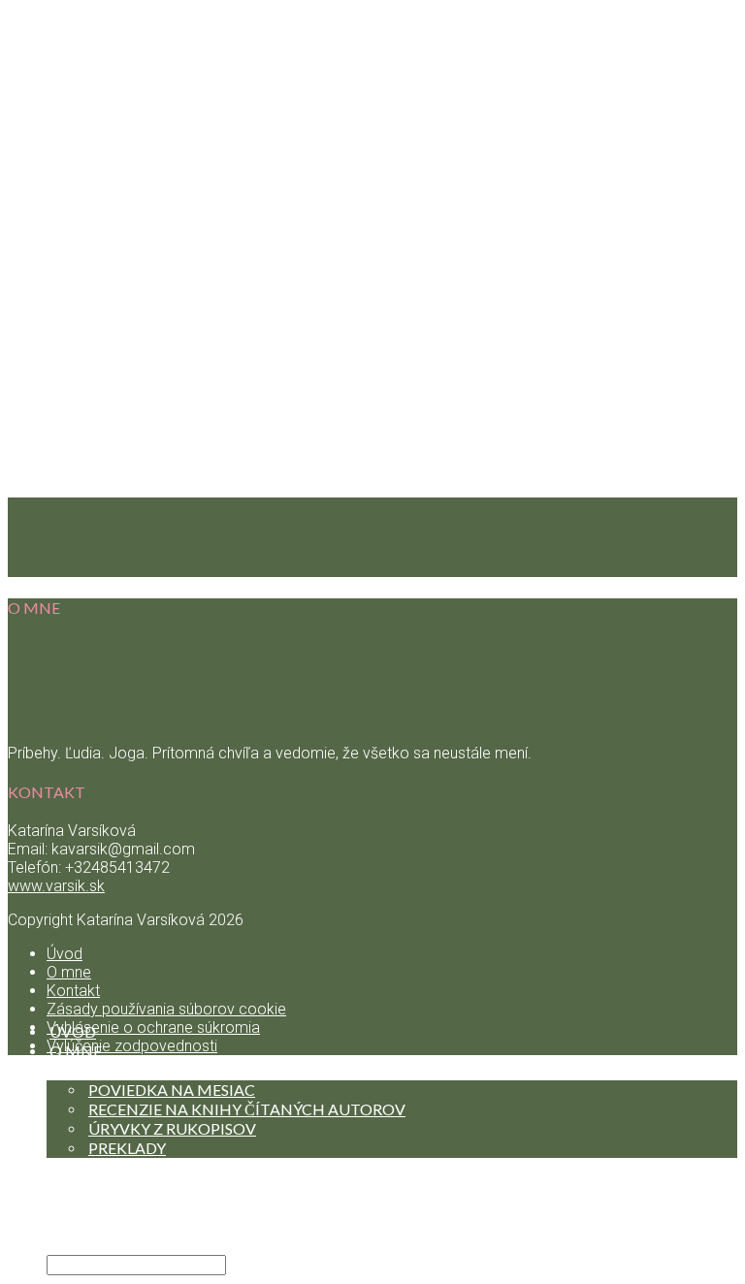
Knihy (74, 1070)
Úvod (64, 954)
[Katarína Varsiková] (372, 978)
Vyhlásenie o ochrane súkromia (153, 1027)
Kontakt (88, 1225)
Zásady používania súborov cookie (166, 1009)
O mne (69, 972)
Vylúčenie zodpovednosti (132, 1046)
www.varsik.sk (56, 886)
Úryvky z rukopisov (172, 1128)
